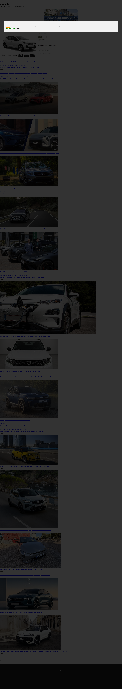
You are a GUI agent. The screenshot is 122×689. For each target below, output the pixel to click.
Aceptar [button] (8, 28)
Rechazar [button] (12, 28)
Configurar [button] (17, 28)
